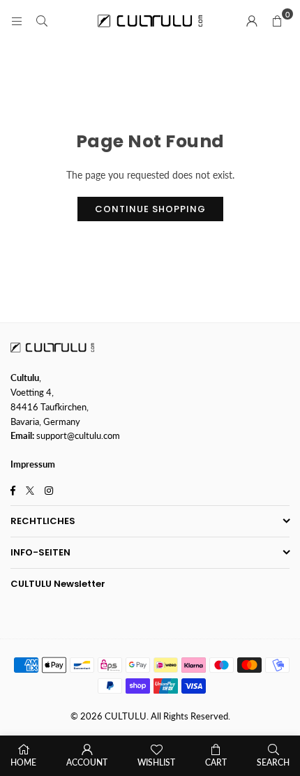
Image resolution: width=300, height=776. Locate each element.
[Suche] (41, 21)
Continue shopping (150, 209)
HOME (23, 762)
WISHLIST (156, 762)
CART (216, 762)
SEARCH (273, 762)
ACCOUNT (86, 762)
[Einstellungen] (251, 20)
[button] (277, 20)
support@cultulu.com (78, 435)
